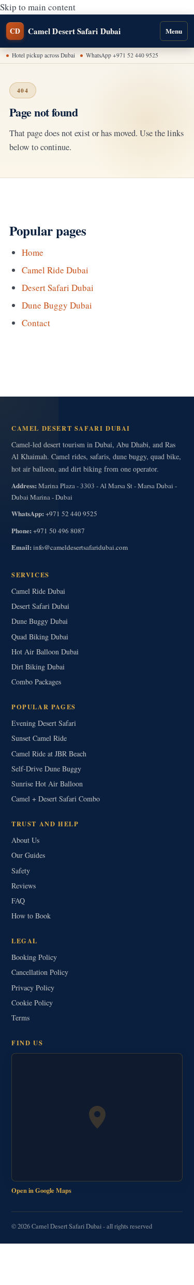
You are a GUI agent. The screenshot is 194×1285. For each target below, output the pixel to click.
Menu (174, 31)
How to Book (31, 916)
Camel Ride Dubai (55, 270)
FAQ (18, 901)
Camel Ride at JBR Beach (48, 753)
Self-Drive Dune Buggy (46, 768)
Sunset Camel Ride (39, 738)
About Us (25, 840)
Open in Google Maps (41, 1190)
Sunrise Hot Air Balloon (47, 783)
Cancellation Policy (39, 972)
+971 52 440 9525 (71, 513)
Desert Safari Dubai (58, 288)
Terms (20, 1018)
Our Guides (28, 855)
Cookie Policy (32, 1002)
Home (32, 252)
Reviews (23, 885)
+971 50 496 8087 (59, 530)
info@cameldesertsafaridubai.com (80, 547)
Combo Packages (36, 682)
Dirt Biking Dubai (38, 666)
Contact (36, 323)
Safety (20, 870)
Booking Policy (34, 957)
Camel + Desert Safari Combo (55, 799)
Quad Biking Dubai (39, 636)
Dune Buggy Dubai (57, 305)
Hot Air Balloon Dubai (45, 651)
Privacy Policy (32, 987)
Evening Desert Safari (43, 723)
